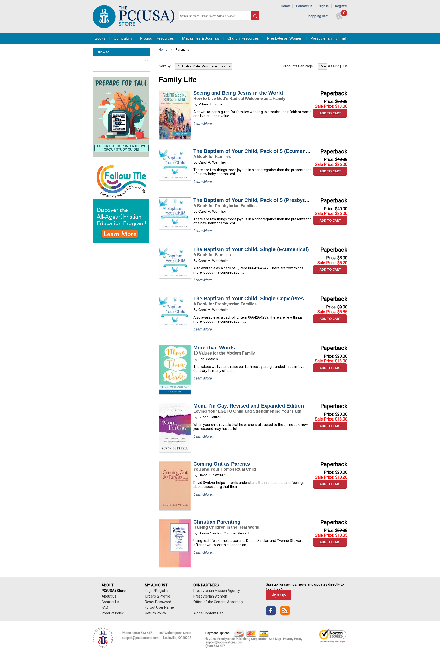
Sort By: (165, 66)
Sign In (324, 6)
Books (100, 38)
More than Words (214, 347)
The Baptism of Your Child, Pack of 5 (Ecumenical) (254, 151)
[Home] (133, 27)
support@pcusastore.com (140, 638)
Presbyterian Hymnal (328, 38)
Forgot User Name (159, 607)
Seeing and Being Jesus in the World (238, 93)
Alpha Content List (208, 613)
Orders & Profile (157, 596)
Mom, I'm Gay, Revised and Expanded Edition (248, 406)
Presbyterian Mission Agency (216, 591)
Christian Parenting (216, 522)
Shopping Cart (317, 16)
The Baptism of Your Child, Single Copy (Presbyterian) (259, 298)
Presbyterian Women (284, 38)
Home (285, 6)
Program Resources (157, 38)
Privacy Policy (292, 639)
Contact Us (304, 6)
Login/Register (157, 591)
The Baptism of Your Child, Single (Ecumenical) (251, 249)
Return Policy (155, 613)
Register (341, 6)
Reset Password (158, 602)
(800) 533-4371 (143, 633)
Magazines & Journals (200, 38)
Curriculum (123, 38)
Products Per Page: (298, 66)
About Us (109, 596)
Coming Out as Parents (221, 464)
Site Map (275, 639)
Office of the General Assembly (218, 602)
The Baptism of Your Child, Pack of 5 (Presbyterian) (256, 200)
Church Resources (243, 38)
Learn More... (203, 123)
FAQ (105, 607)
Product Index (113, 613)
